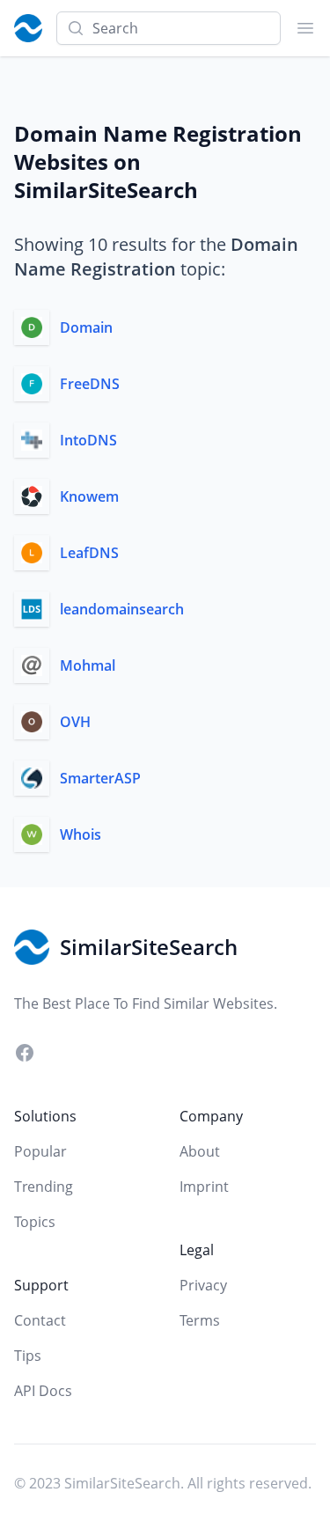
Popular (40, 1151)
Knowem (89, 496)
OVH (75, 721)
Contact (40, 1320)
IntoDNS (88, 440)
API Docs (43, 1390)
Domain (86, 327)
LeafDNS (89, 552)
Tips (27, 1355)
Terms (200, 1320)
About (200, 1151)
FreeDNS (90, 383)
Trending (43, 1186)
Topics (34, 1221)
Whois (80, 834)
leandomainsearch (122, 609)
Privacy (203, 1285)
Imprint (204, 1186)
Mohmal (87, 665)
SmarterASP (100, 778)
